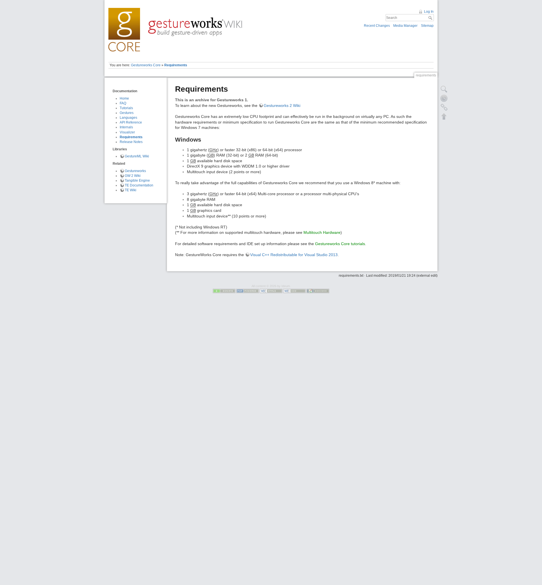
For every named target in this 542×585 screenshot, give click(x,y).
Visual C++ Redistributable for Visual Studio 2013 (294, 254)
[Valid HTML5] (271, 291)
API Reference (131, 122)
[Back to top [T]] (444, 116)
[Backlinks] (444, 107)
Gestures (127, 113)
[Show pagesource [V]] (444, 89)
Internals (126, 127)
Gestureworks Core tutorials (340, 243)
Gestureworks (135, 171)
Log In (429, 12)
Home (124, 98)
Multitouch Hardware (321, 232)
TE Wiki (130, 190)
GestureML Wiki (137, 156)
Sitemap (427, 26)
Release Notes (131, 142)
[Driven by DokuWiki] (318, 291)
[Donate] (224, 291)
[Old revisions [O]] (444, 98)
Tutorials (126, 108)
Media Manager (405, 26)
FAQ (123, 103)
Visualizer (127, 132)
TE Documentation (139, 185)
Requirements (175, 65)
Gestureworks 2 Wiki (282, 105)
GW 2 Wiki (133, 176)
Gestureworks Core (146, 65)
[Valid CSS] (294, 291)
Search (431, 18)
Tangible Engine (137, 180)
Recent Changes (377, 26)
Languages (128, 118)
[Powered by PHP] (247, 291)
